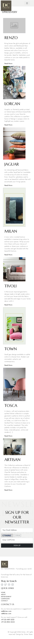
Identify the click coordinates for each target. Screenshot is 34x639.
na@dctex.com (6, 611)
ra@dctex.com (6, 613)
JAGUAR (11, 164)
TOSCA (10, 405)
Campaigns (5, 599)
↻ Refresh (17, 535)
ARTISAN (12, 459)
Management (6, 597)
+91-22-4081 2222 (7, 619)
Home (3, 592)
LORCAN (12, 103)
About (3, 595)
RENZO (11, 37)
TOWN (10, 348)
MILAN (10, 231)
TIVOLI (10, 286)
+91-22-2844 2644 (8, 622)
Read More (8, 63)
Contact (4, 601)
